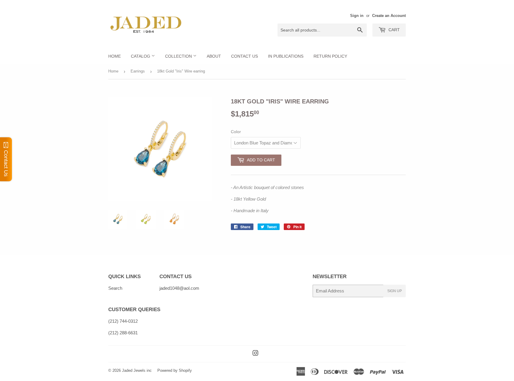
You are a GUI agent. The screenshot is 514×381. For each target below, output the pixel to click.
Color (236, 131)
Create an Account (389, 15)
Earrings (138, 71)
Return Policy (330, 56)
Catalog (141, 56)
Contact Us (244, 56)
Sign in (356, 15)
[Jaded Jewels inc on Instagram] (255, 353)
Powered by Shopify (174, 370)
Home (114, 56)
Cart (393, 29)
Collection (179, 56)
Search (115, 288)
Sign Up (394, 291)
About (214, 56)
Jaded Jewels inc (137, 370)
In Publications (285, 56)
